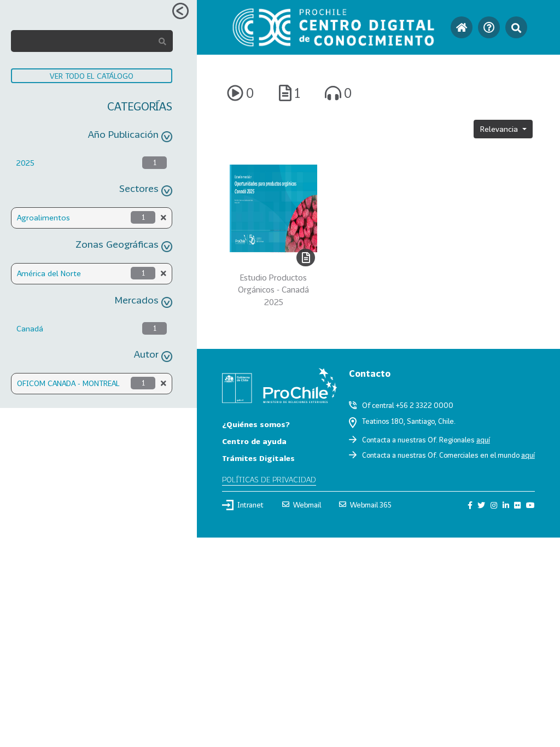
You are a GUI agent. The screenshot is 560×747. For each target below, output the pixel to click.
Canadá (29, 328)
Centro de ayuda (254, 441)
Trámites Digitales (258, 458)
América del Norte (49, 273)
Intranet (250, 504)
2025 (25, 162)
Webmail (307, 504)
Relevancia (500, 128)
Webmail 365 (371, 504)
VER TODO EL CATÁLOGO (91, 75)
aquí (483, 439)
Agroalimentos (43, 217)
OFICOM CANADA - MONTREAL (68, 383)
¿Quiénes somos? (256, 424)
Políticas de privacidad (269, 479)
